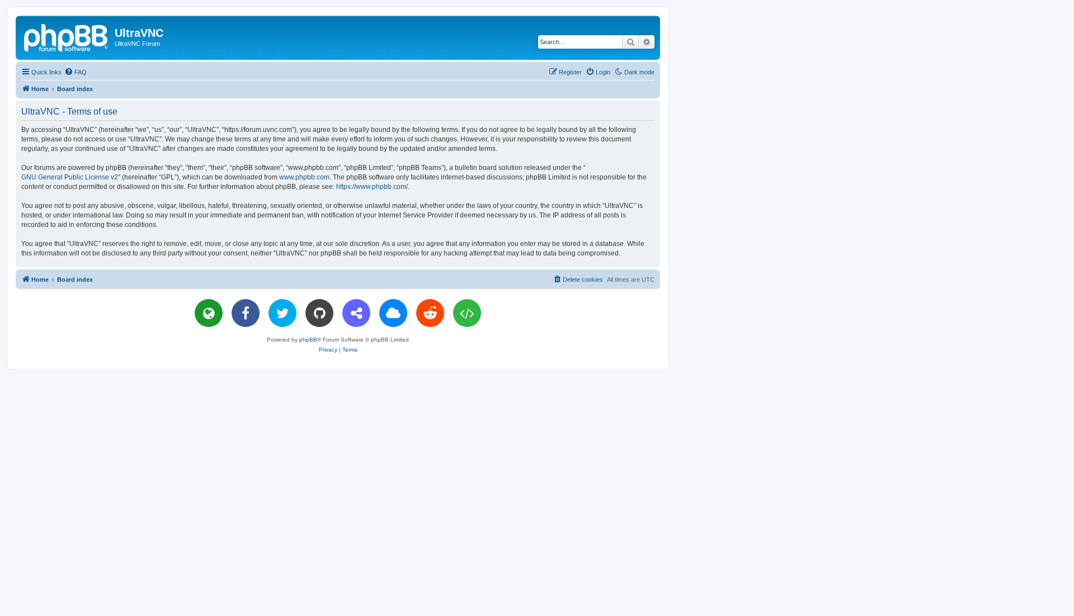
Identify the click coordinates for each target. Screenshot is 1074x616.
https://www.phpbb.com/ (372, 187)
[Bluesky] (393, 313)
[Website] (209, 313)
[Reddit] (430, 313)
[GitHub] (319, 313)
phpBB (308, 340)
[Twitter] (282, 313)
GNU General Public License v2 (69, 177)
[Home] (66, 36)
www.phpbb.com (304, 177)
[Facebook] (246, 313)
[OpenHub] (467, 313)
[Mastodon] (356, 313)
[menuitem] (75, 72)
